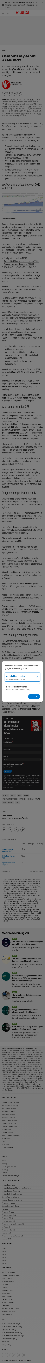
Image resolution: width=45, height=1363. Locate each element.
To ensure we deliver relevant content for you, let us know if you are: (22, 667)
